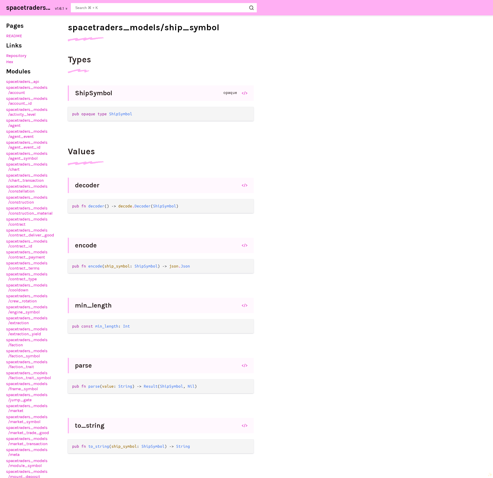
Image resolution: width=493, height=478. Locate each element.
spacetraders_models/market (27, 408)
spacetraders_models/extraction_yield (27, 331)
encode (86, 245)
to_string (90, 425)
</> (245, 92)
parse (83, 365)
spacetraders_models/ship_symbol (143, 27)
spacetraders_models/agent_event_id (27, 145)
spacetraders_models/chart (27, 166)
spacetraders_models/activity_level (27, 112)
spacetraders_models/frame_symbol (27, 386)
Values (81, 151)
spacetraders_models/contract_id (27, 243)
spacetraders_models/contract (27, 221)
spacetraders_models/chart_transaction (27, 178)
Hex (9, 61)
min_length (93, 305)
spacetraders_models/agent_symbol (27, 156)
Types (79, 59)
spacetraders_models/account (27, 90)
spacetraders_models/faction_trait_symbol (28, 375)
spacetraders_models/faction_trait (27, 364)
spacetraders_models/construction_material (29, 210)
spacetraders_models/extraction (27, 320)
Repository (16, 55)
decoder (87, 185)
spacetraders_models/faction (27, 342)
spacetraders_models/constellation (27, 189)
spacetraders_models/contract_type (27, 276)
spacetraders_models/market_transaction (27, 441)
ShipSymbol (93, 93)
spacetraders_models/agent (27, 123)
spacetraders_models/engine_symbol (27, 309)
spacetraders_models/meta (27, 452)
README (14, 35)
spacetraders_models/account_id (27, 101)
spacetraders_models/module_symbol (27, 463)
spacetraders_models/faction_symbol (27, 353)
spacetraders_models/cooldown (27, 287)
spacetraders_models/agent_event (27, 134)
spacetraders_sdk (29, 7)
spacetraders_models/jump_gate (27, 397)
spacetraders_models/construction (27, 200)
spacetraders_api (22, 81)
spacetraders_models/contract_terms (27, 265)
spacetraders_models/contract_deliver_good (30, 232)
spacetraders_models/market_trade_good (27, 430)
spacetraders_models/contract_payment (27, 254)
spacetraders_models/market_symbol (27, 419)
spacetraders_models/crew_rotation (27, 298)
